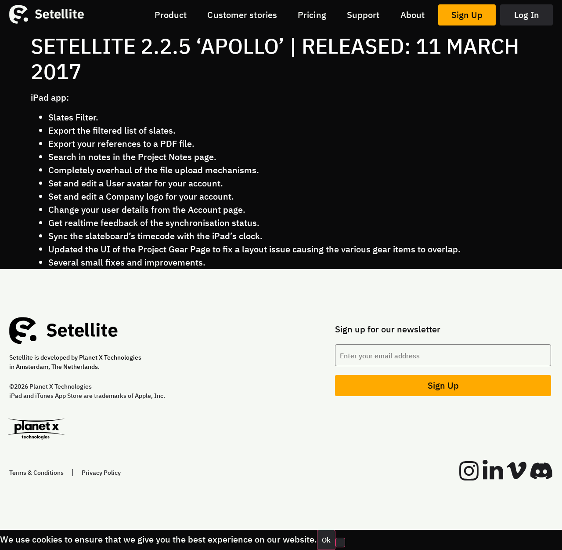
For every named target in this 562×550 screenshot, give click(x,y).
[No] (340, 542)
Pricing (312, 15)
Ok (326, 539)
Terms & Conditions (36, 473)
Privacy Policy (101, 473)
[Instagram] (469, 471)
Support (363, 15)
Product (171, 15)
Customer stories (242, 15)
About (412, 15)
